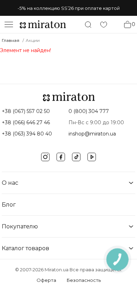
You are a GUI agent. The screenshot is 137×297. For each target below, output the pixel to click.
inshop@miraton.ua (92, 134)
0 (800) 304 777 (88, 111)
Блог (9, 204)
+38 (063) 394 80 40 (27, 134)
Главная (10, 40)
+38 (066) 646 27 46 (26, 122)
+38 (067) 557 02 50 (26, 111)
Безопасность (84, 280)
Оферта (46, 280)
